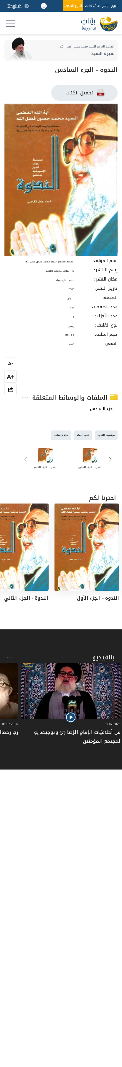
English (14, 6)
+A (10, 376)
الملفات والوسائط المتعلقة (71, 397)
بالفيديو (103, 657)
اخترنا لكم (102, 498)
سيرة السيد (103, 54)
